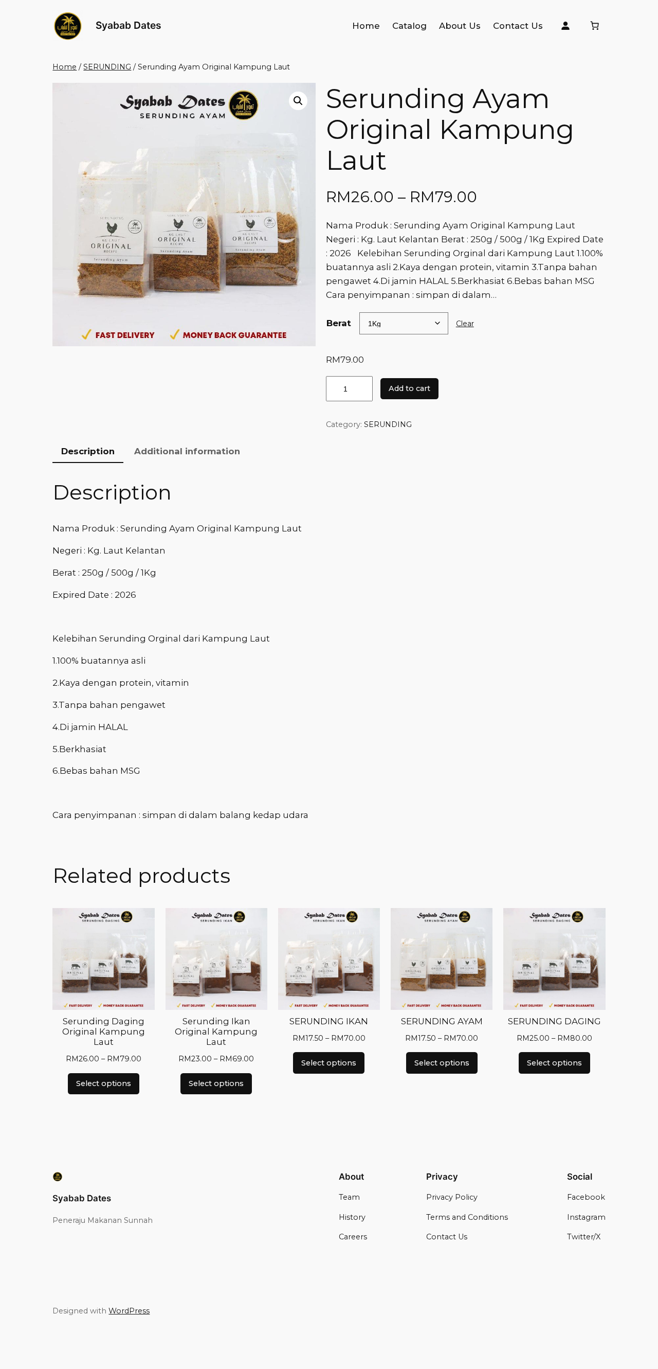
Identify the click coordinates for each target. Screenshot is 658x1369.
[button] (298, 101)
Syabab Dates (128, 25)
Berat (338, 323)
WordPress (129, 1310)
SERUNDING (107, 67)
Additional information (187, 451)
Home (64, 67)
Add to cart (409, 388)
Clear (465, 323)
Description (88, 451)
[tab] (87, 451)
